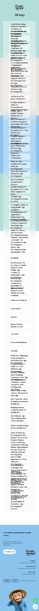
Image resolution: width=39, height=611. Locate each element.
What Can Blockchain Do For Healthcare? (19, 426)
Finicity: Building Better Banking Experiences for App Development (19, 376)
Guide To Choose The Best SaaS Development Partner (19, 232)
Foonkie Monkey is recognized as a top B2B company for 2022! (19, 190)
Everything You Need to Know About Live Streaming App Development (19, 224)
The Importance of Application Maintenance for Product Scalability (18, 216)
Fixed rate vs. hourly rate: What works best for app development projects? (19, 148)
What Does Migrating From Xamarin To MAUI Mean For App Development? (19, 359)
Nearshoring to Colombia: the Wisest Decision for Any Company (19, 469)
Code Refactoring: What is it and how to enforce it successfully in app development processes (19, 30)
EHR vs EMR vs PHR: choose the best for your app (19, 393)
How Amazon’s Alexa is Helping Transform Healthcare (19, 401)
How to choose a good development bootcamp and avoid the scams (19, 123)
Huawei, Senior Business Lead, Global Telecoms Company (18, 292)
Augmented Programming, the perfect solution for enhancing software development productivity (19, 477)
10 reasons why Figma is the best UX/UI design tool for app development (18, 81)
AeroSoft (14, 334)
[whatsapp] (35, 600)
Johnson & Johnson (19, 300)
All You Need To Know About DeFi (18, 97)
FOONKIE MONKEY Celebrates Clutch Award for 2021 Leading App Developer (18, 384)
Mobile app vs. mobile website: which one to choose (17, 114)
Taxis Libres (16, 308)
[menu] (35, 607)
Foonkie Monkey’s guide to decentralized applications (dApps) (19, 106)
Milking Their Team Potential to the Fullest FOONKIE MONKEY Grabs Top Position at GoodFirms (19, 486)
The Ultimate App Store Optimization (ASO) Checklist (18, 418)
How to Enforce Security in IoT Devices (17, 182)
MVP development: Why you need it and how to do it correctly (19, 72)
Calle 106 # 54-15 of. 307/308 (27, 563)
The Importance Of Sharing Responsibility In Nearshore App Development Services (18, 502)
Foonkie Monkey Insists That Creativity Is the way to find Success (19, 494)
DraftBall (14, 258)
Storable (14, 351)
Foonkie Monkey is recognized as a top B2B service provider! (19, 131)
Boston (14, 317)
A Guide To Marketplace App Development (18, 275)
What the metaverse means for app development (19, 173)
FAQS (15, 580)
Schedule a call (9, 552)
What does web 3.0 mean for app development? (18, 89)
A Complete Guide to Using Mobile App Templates (19, 207)
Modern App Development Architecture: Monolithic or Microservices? (17, 283)
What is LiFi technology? (16, 156)
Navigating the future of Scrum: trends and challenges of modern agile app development (18, 47)
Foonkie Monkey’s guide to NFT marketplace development (18, 140)
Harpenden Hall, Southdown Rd (27, 568)
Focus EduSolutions (19, 342)
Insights (6, 580)
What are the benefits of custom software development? (18, 165)
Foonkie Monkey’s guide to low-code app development (19, 55)
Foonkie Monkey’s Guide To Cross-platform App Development (18, 367)
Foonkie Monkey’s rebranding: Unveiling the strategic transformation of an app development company (19, 38)
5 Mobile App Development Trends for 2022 (19, 199)
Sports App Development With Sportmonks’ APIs (18, 249)
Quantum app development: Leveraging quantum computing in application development (19, 64)
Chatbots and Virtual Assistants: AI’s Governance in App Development (19, 241)
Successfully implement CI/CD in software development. (18, 460)
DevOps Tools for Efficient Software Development (18, 452)
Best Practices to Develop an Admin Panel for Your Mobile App (18, 266)
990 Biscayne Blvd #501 (29, 574)
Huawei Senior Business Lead (17, 325)
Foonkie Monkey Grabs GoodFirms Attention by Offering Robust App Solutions (19, 443)
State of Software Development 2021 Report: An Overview (19, 435)
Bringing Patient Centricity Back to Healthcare (18, 410)
